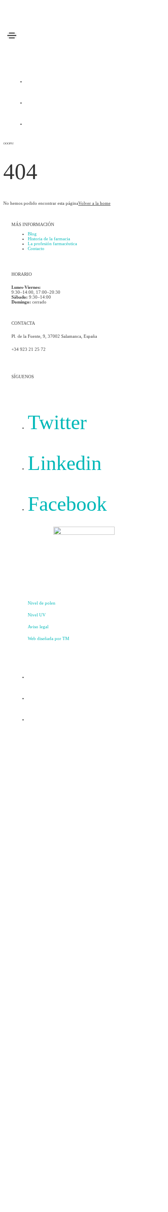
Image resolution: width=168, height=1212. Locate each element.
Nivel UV (37, 614)
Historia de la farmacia (49, 238)
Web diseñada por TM (48, 638)
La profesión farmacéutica (52, 243)
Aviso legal (38, 626)
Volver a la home (94, 203)
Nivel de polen (41, 602)
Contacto (36, 248)
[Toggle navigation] (11, 35)
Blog (32, 233)
